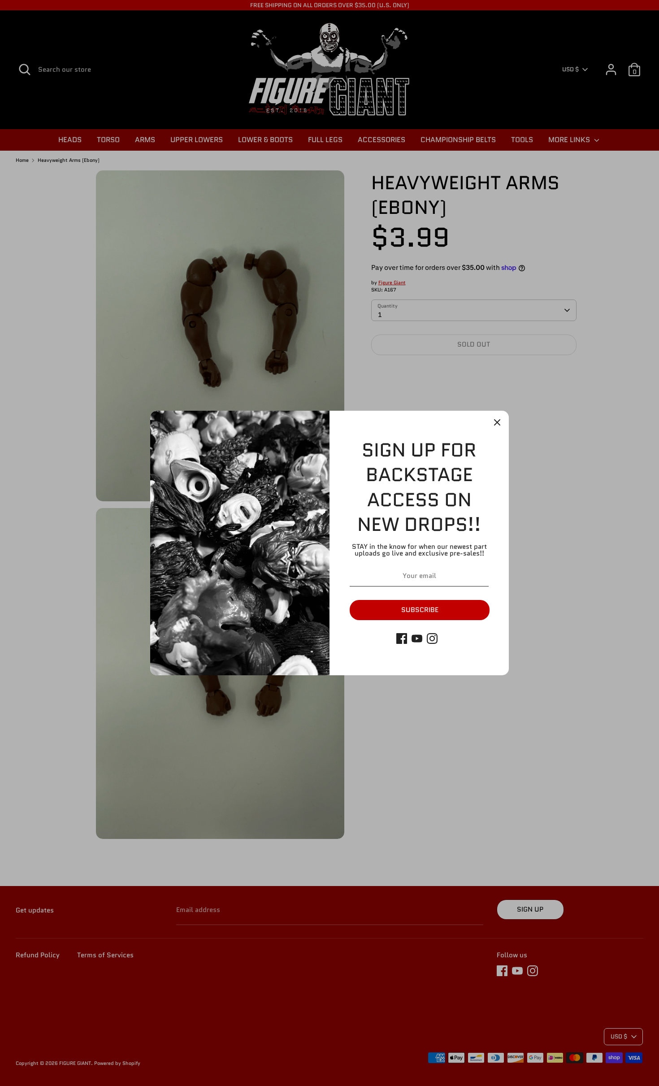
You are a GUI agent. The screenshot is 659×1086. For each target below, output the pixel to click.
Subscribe (419, 610)
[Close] (497, 422)
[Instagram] (432, 638)
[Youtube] (417, 638)
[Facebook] (401, 638)
